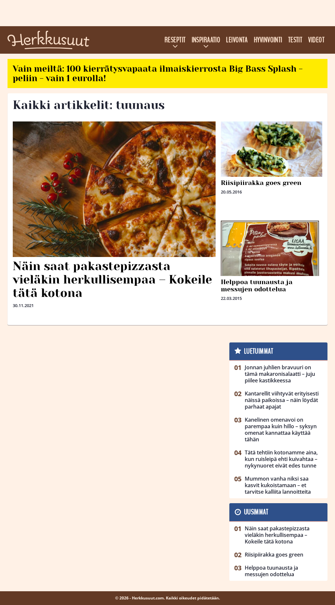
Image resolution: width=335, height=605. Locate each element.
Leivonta (237, 40)
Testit (295, 40)
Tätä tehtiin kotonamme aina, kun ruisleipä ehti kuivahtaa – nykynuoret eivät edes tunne (281, 459)
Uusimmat (256, 512)
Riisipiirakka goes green (261, 183)
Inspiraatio (206, 40)
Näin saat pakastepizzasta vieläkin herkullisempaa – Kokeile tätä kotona (112, 279)
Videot (316, 40)
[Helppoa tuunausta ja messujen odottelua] (271, 255)
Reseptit (175, 40)
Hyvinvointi (268, 40)
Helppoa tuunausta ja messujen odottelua (256, 285)
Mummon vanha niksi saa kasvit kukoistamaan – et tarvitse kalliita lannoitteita (278, 485)
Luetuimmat (258, 351)
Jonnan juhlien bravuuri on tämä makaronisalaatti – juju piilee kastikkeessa (280, 374)
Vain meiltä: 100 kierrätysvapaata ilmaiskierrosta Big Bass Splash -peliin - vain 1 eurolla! (158, 73)
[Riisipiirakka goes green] (271, 156)
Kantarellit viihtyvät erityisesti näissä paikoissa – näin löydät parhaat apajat (282, 400)
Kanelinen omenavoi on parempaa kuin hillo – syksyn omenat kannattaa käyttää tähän (281, 429)
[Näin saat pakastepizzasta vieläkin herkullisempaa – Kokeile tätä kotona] (114, 189)
